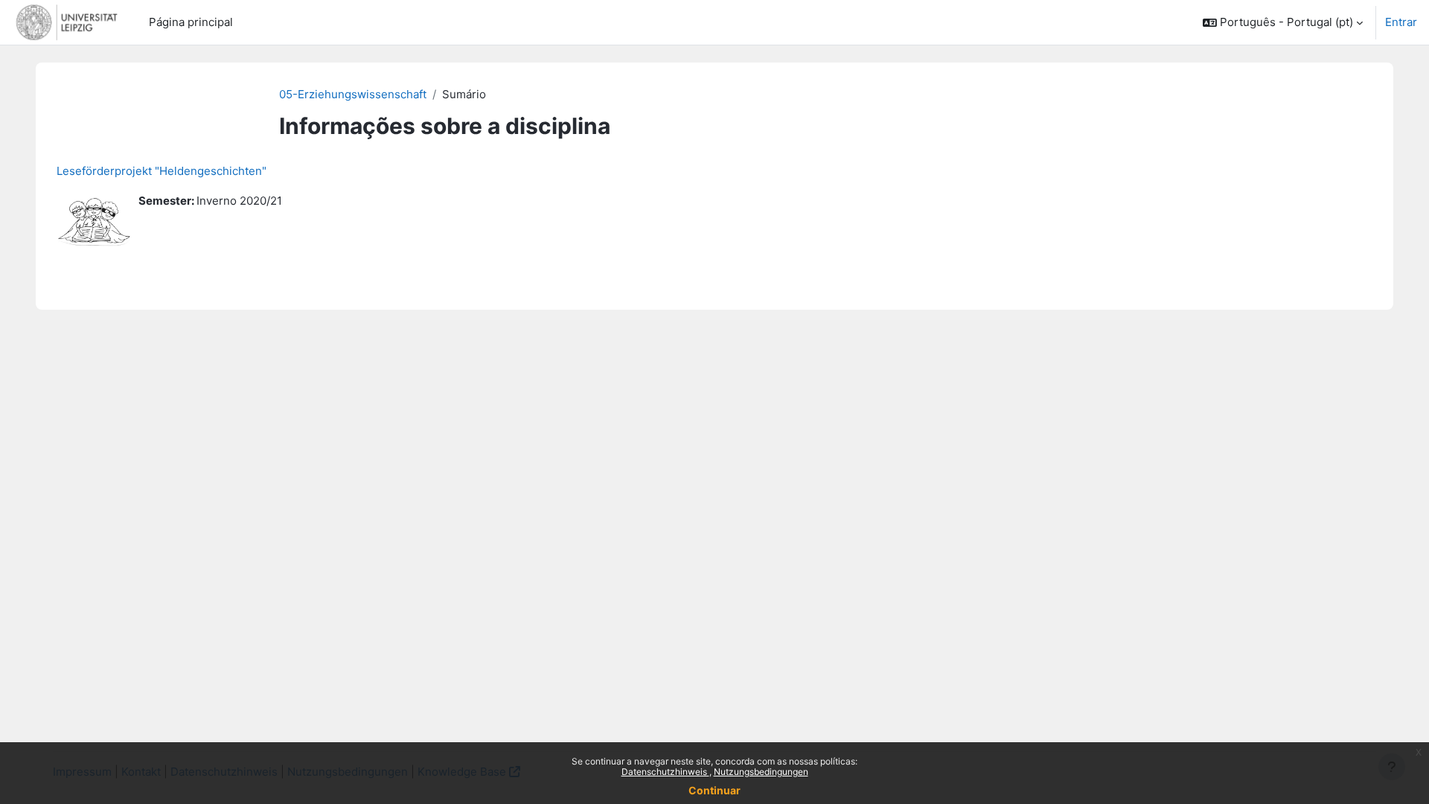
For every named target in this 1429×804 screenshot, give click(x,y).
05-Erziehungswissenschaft (352, 94)
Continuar (714, 790)
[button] (1282, 22)
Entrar (1401, 22)
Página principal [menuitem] (191, 22)
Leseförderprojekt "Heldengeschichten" (161, 171)
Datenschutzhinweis (665, 771)
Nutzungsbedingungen (761, 771)
